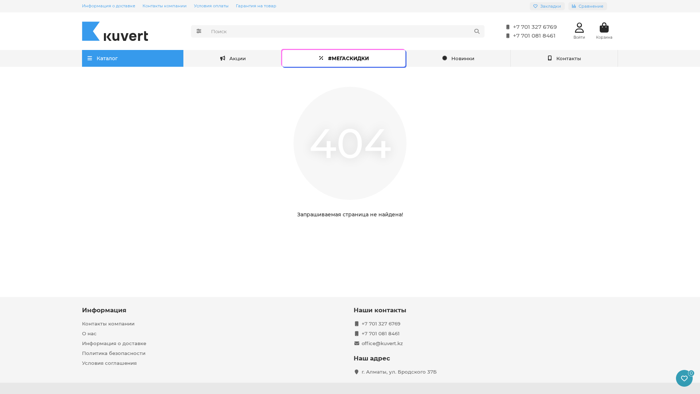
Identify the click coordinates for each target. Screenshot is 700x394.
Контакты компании (165, 5)
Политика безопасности (113, 353)
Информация (104, 310)
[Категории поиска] (199, 31)
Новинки (462, 58)
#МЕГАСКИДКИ (348, 58)
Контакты (568, 58)
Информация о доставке (108, 5)
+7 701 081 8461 (534, 35)
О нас (89, 333)
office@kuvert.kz (382, 343)
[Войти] (579, 28)
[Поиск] (477, 31)
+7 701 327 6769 (535, 26)
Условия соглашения (109, 363)
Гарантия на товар (256, 5)
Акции (237, 58)
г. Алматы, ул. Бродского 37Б (399, 372)
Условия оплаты (211, 5)
